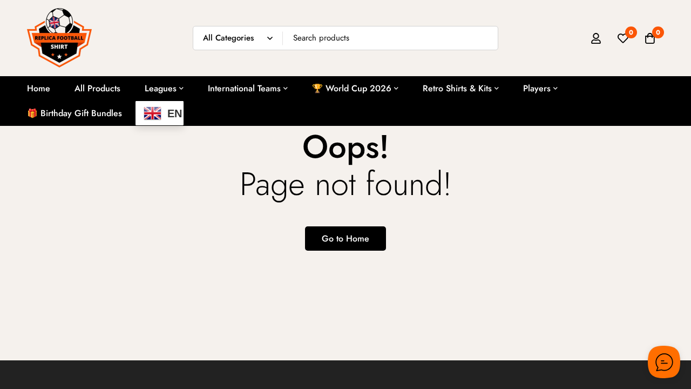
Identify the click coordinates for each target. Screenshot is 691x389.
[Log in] (595, 38)
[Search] (486, 38)
